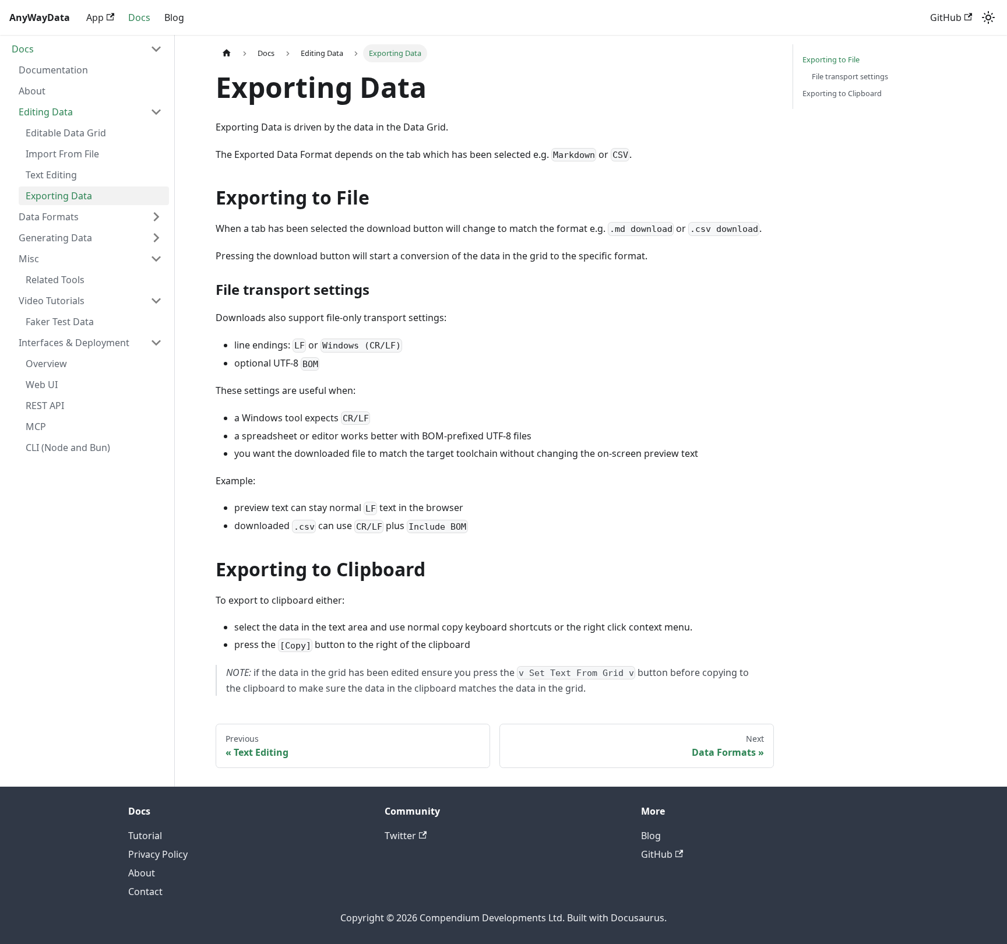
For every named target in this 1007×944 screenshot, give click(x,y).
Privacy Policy (158, 854)
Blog (174, 17)
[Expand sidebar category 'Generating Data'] (156, 237)
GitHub (946, 17)
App (95, 17)
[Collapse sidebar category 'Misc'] (156, 258)
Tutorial (145, 835)
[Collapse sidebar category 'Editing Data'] (156, 112)
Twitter (400, 835)
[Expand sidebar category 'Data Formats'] (156, 216)
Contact (145, 891)
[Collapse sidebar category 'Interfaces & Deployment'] (156, 342)
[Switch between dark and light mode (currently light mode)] (988, 17)
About (141, 872)
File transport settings (850, 76)
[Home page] (227, 53)
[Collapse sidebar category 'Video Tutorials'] (156, 300)
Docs (139, 17)
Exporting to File (831, 59)
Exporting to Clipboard (842, 93)
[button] (87, 49)
